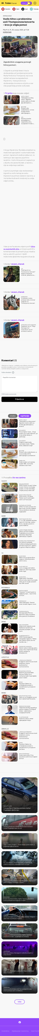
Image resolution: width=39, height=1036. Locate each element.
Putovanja (36, 9)
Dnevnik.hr (7, 9)
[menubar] (35, 3)
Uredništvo (5, 1031)
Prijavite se (19, 399)
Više (19, 1002)
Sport (26, 9)
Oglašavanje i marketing (20, 1031)
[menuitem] (35, 3)
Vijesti (17, 9)
